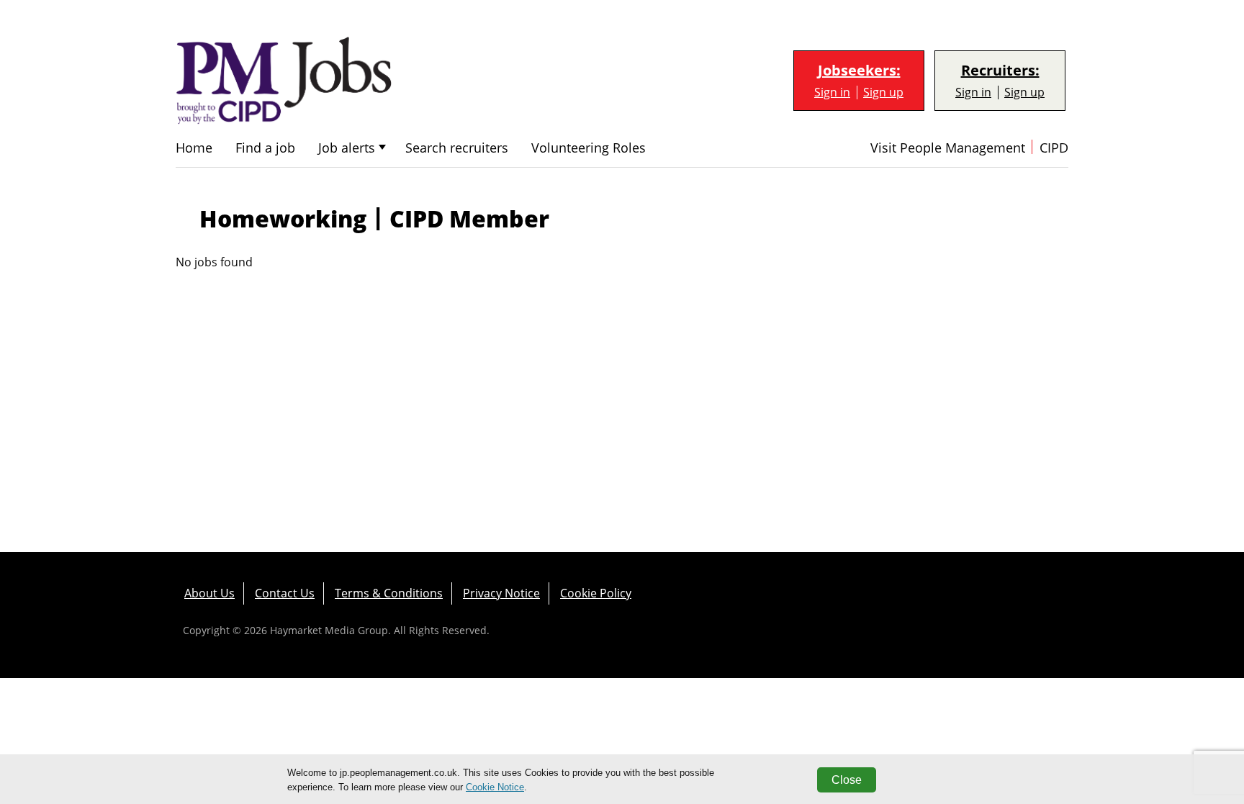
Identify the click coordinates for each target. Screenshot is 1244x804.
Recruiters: (1000, 70)
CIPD (1054, 148)
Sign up (883, 92)
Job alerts (346, 148)
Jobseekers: (859, 70)
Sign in (832, 92)
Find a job (265, 148)
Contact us (285, 593)
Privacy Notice (501, 593)
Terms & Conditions (389, 593)
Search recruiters (456, 148)
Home (194, 148)
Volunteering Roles (588, 148)
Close (846, 780)
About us (209, 593)
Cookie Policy (595, 593)
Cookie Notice (495, 787)
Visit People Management (947, 148)
